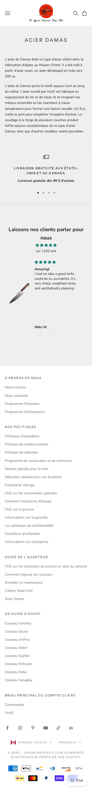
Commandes (14, 704)
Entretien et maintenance (24, 582)
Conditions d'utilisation (22, 533)
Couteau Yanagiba (18, 680)
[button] (42, 335)
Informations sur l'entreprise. (27, 541)
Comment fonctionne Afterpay (28, 501)
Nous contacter (16, 395)
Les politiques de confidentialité (29, 525)
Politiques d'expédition (22, 436)
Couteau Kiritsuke (18, 664)
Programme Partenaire (22, 403)
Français (67, 742)
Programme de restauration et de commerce (38, 460)
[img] (46, 245)
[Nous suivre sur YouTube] (45, 727)
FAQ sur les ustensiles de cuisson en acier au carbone (46, 566)
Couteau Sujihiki (17, 655)
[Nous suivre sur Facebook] (7, 727)
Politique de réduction (21, 452)
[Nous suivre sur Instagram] (20, 727)
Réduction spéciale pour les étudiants (33, 477)
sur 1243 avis (46, 251)
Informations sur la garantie (26, 517)
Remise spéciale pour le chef (26, 468)
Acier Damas (14, 598)
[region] (46, 169)
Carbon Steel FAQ (19, 590)
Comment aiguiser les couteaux (29, 574)
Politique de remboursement (26, 444)
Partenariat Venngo (19, 485)
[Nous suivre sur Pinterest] (32, 727)
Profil (9, 712)
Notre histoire (15, 387)
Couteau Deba (15, 672)
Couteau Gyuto (16, 631)
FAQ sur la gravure (19, 509)
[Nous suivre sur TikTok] (58, 727)
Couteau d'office (17, 639)
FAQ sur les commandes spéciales (31, 493)
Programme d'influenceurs (25, 412)
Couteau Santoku (18, 623)
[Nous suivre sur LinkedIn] (71, 727)
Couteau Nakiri (16, 647)
